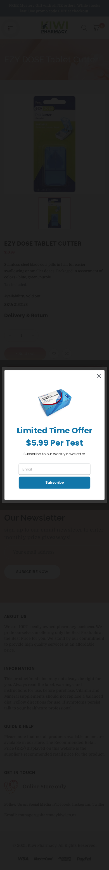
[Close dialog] (99, 376)
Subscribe (54, 482)
